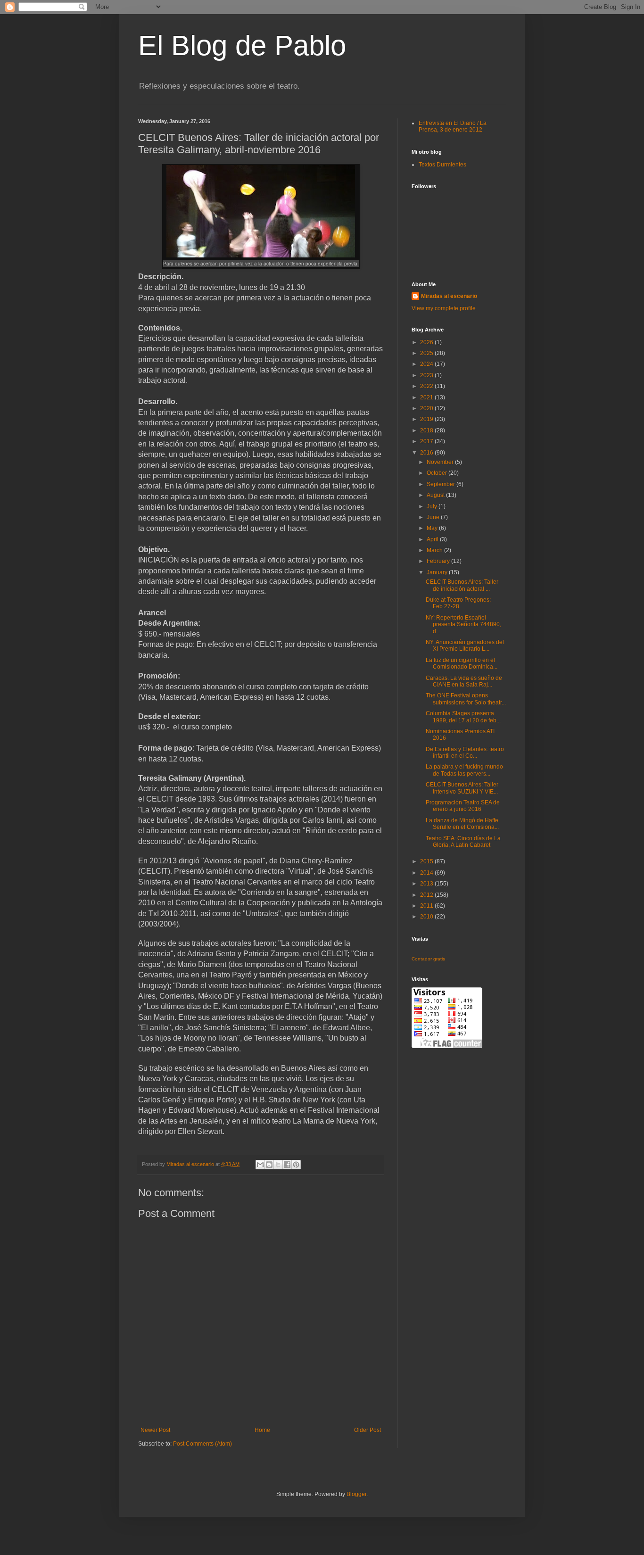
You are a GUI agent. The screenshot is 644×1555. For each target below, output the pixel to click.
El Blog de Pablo (242, 45)
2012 (427, 895)
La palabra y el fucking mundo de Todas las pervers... (464, 770)
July (432, 506)
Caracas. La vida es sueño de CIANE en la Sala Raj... (464, 681)
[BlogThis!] (269, 1164)
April (433, 539)
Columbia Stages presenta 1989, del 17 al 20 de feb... (463, 716)
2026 (427, 342)
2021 (427, 397)
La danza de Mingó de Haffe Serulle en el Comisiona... (462, 823)
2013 (427, 883)
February (439, 561)
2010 (427, 916)
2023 (427, 375)
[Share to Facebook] (287, 1164)
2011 (427, 905)
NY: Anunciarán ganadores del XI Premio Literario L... (465, 645)
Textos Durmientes (442, 164)
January (438, 572)
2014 (427, 872)
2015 (427, 861)
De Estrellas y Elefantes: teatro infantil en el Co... (465, 752)
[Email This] (260, 1164)
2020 (427, 408)
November (441, 462)
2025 (427, 353)
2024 (427, 364)
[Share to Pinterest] (296, 1164)
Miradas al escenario (449, 296)
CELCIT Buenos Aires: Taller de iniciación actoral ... (462, 585)
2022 (427, 386)
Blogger (356, 1494)
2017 (427, 441)
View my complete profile (444, 308)
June (434, 517)
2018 (427, 430)
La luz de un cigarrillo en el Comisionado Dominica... (461, 663)
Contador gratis (428, 958)
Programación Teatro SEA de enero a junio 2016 (463, 805)
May (433, 528)
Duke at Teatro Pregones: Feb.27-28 (458, 603)
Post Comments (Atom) (202, 1443)
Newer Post (155, 1430)
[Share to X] (278, 1164)
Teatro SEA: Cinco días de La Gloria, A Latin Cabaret (463, 841)
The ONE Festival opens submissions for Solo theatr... (466, 698)
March (435, 550)
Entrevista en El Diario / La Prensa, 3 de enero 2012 (453, 126)
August (436, 495)
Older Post (367, 1430)
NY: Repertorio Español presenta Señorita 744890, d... (463, 624)
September (441, 484)
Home (262, 1430)
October (437, 473)
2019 (427, 419)
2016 (427, 452)
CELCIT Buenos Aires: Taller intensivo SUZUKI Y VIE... (462, 787)
